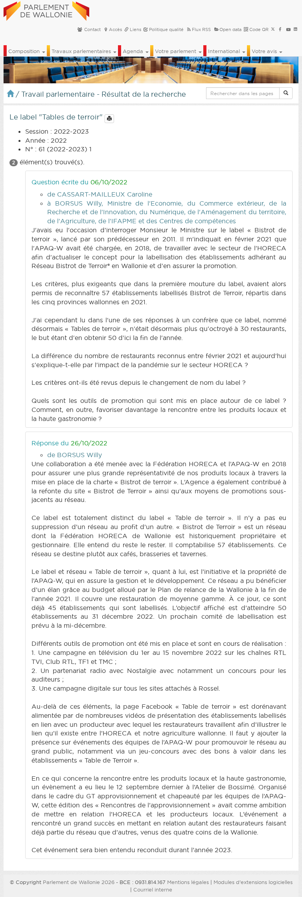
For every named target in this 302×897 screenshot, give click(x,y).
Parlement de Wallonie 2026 (78, 882)
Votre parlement (176, 51)
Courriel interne (152, 889)
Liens (135, 29)
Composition (24, 51)
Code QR (258, 29)
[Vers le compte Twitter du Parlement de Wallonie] (273, 29)
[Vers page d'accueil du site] (46, 10)
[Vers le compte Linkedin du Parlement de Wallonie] (295, 29)
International (224, 51)
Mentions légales (188, 882)
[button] (286, 93)
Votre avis (265, 51)
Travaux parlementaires (82, 51)
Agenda (134, 51)
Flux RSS (201, 29)
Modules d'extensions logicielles (253, 882)
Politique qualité (166, 29)
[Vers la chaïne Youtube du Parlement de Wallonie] (288, 29)
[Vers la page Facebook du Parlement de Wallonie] (280, 29)
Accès (115, 29)
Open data (230, 29)
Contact (92, 29)
